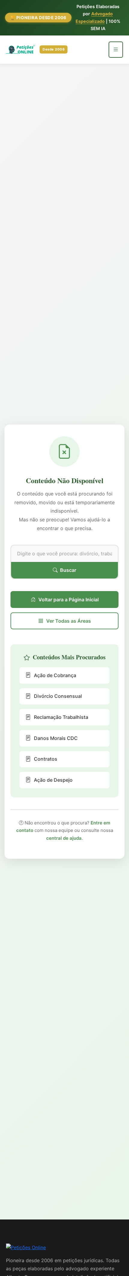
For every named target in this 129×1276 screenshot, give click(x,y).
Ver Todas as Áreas (68, 621)
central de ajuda (64, 838)
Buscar (68, 570)
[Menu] (116, 49)
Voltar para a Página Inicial (68, 600)
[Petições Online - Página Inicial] (26, 1250)
